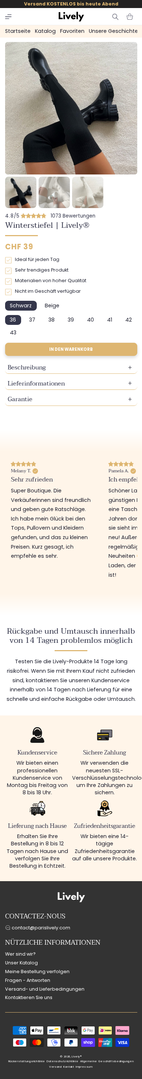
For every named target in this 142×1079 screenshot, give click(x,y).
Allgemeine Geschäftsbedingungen (107, 1061)
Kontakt (68, 1067)
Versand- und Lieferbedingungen (44, 989)
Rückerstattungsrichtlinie (26, 1061)
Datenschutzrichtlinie (62, 1061)
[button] (8, 16)
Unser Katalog (21, 963)
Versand (55, 1067)
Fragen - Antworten (27, 980)
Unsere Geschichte (113, 31)
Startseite (18, 31)
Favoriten (72, 31)
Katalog (45, 31)
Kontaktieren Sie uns (28, 997)
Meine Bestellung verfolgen (37, 971)
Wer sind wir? (20, 954)
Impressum (84, 1067)
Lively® (77, 1057)
